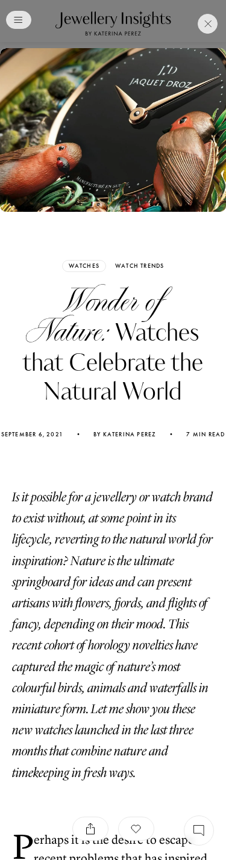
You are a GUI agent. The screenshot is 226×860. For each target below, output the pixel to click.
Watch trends (139, 266)
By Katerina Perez (124, 434)
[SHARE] (90, 829)
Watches (84, 266)
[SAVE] (136, 829)
